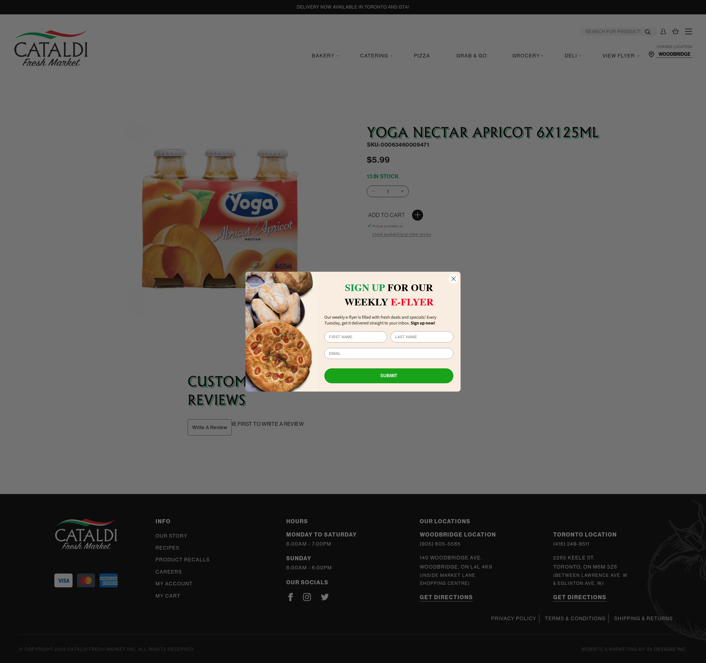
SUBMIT (388, 375)
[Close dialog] (453, 279)
